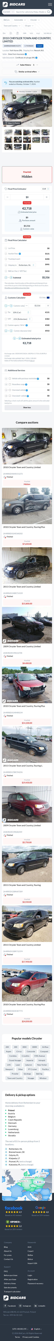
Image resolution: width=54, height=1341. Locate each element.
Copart (39, 46)
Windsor (43, 1078)
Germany (12, 1126)
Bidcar (30, 1259)
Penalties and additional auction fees (17, 288)
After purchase (10, 1279)
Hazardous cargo (18, 384)
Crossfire (25, 1056)
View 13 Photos (14, 123)
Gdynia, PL (14, 1155)
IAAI (29, 1247)
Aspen (8, 1051)
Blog (6, 1247)
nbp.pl (32, 361)
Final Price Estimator (17, 189)
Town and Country (10, 26)
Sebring (39, 1074)
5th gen (28, 26)
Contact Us (8, 1259)
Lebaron (28, 1065)
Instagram (27, 1306)
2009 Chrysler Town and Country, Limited (22, 646)
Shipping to (12, 265)
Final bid (27, 203)
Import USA (32, 1263)
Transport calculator (12, 1291)
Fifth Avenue (39, 1056)
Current (6, 12)
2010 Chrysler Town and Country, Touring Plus (24, 527)
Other (20, 1069)
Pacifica (45, 1069)
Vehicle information (38, 159)
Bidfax (30, 1255)
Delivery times (10, 1283)
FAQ (6, 1271)
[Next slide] (47, 108)
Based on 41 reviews (13, 1215)
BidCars (7, 20)
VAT (9, 319)
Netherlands (13, 1132)
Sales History (27, 65)
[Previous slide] (6, 108)
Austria (11, 1113)
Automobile (18, 20)
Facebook (12, 1306)
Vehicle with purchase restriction (24, 378)
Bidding (15, 159)
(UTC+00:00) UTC (19, 1329)
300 (15, 1047)
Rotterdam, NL (15, 1149)
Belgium (11, 1116)
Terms (17, 1337)
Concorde (31, 1051)
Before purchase (10, 1275)
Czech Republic (15, 1119)
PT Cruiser (32, 1069)
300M (34, 1047)
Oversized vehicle (19, 390)
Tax (9, 312)
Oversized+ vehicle (19, 396)
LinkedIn (41, 1306)
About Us (8, 1251)
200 (7, 1047)
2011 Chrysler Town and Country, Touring (22, 885)
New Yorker (42, 1065)
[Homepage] (14, 4)
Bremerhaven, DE (17, 1152)
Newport (9, 1069)
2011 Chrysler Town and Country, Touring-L (22, 765)
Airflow (45, 1047)
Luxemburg (13, 1129)
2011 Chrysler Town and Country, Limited (22, 586)
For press (8, 1255)
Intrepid (42, 1060)
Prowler (15, 1074)
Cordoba (13, 1056)
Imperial (29, 1060)
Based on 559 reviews (40, 1215)
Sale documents (10, 1287)
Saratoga (27, 1074)
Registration (33, 1279)
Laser (18, 1065)
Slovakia (12, 1135)
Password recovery (35, 1283)
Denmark (12, 1123)
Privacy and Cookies (31, 1337)
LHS (8, 1065)
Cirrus (19, 1051)
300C (24, 1047)
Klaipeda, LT (14, 1158)
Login (30, 1275)
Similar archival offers (28, 72)
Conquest (44, 1051)
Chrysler (33, 20)
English (37, 1329)
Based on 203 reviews (13, 1229)
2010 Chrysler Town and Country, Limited (22, 467)
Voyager (31, 1078)
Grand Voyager (15, 1060)
